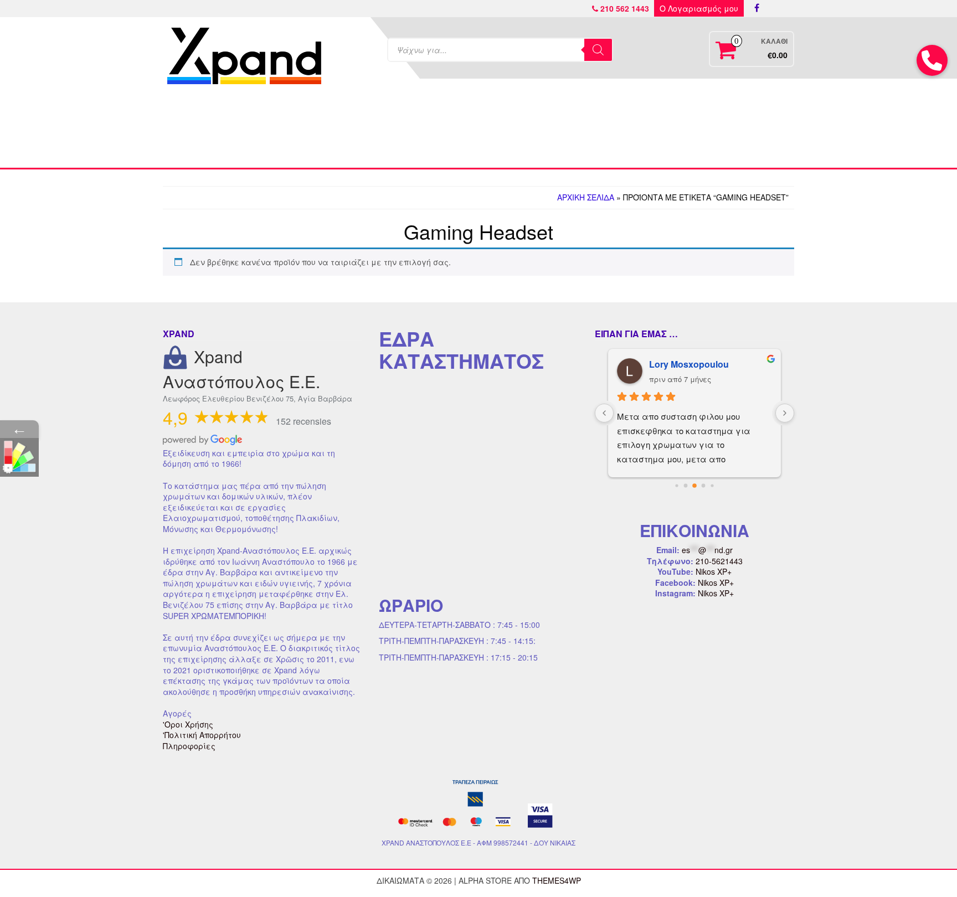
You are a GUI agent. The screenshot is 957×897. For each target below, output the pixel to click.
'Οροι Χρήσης (188, 724)
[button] (932, 60)
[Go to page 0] (676, 485)
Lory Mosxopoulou (689, 364)
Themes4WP (556, 880)
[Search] (598, 50)
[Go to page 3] (704, 485)
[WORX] (634, 128)
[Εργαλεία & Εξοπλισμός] (400, 128)
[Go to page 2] (694, 485)
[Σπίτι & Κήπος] (478, 128)
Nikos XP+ (714, 571)
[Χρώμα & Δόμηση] (322, 128)
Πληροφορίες (189, 745)
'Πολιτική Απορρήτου (202, 734)
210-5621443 (719, 560)
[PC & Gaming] (556, 128)
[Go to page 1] (686, 485)
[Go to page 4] (712, 485)
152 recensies (303, 421)
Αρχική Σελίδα (585, 197)
